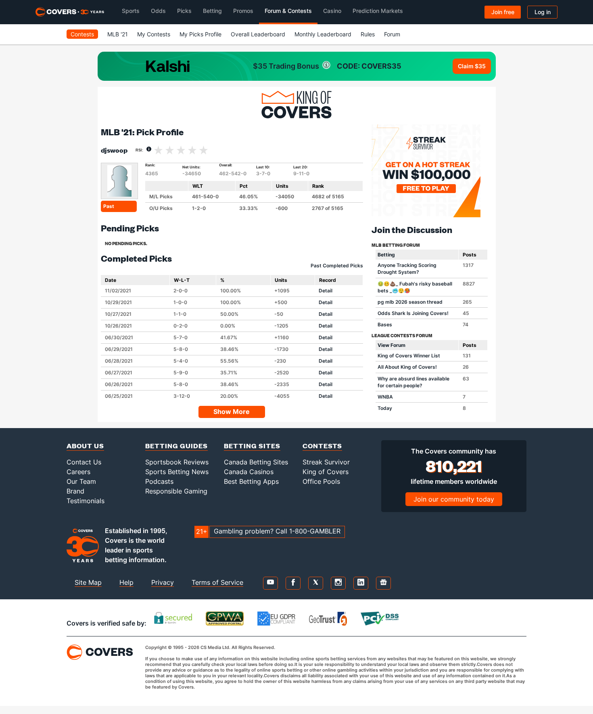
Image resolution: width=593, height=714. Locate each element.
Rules (368, 34)
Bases (385, 324)
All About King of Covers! (407, 367)
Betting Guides (176, 445)
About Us (85, 445)
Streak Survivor (326, 462)
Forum (392, 34)
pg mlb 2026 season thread (410, 302)
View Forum (391, 345)
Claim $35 (472, 66)
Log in (543, 11)
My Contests (153, 34)
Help (126, 582)
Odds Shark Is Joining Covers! (413, 313)
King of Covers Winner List (409, 356)
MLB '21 (117, 34)
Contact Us (84, 462)
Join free (502, 11)
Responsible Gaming (176, 491)
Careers (78, 472)
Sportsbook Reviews (177, 462)
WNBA (385, 397)
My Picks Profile (200, 34)
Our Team (81, 481)
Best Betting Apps (251, 481)
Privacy (162, 582)
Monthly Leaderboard (322, 34)
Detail (325, 291)
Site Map (88, 582)
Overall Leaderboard (258, 34)
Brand (75, 491)
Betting (386, 255)
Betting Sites (252, 445)
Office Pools (321, 481)
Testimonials (85, 501)
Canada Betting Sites (256, 462)
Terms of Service (217, 582)
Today (385, 408)
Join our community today (453, 499)
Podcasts (159, 481)
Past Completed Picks (337, 265)
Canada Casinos (249, 472)
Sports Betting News (177, 472)
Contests (82, 34)
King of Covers (326, 472)
